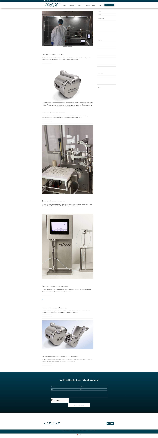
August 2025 (99, 49)
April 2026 (99, 45)
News (100, 5)
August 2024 (99, 51)
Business (98, 76)
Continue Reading (47, 62)
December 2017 (100, 69)
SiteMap (82, 430)
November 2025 (100, 47)
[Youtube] (112, 423)
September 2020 (100, 65)
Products (80, 5)
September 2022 (100, 63)
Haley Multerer (46, 54)
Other (67, 286)
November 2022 (100, 58)
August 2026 (99, 42)
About (64, 5)
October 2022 (99, 60)
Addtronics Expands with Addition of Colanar (105, 36)
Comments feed (100, 92)
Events (93, 5)
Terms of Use (87, 430)
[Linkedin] (108, 423)
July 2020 (99, 67)
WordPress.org (100, 94)
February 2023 (100, 56)
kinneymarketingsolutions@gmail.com (50, 356)
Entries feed (99, 91)
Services (88, 5)
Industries (72, 5)
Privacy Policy (93, 430)
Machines (62, 54)
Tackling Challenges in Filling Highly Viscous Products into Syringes (66, 110)
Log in (98, 89)
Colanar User (46, 201)
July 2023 (99, 54)
